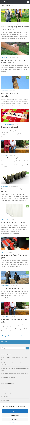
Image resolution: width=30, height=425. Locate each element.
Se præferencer (15, 419)
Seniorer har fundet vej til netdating (13, 158)
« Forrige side (5, 336)
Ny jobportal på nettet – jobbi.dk (12, 288)
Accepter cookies (15, 411)
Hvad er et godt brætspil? (9, 127)
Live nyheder (5, 24)
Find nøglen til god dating (9, 377)
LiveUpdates (4, 91)
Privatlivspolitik (17, 422)
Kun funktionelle (15, 415)
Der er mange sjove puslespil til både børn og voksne (15, 373)
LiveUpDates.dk (6, 2)
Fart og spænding (6, 124)
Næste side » (25, 336)
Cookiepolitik (11, 422)
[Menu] (28, 2)
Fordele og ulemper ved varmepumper (14, 222)
